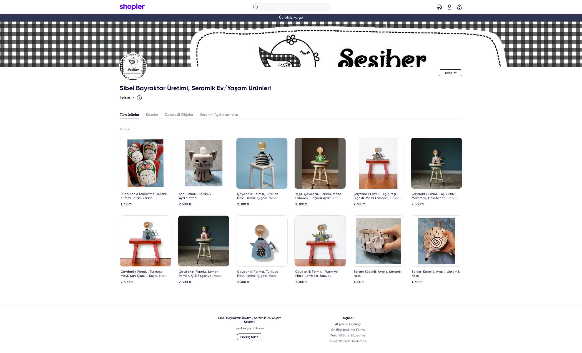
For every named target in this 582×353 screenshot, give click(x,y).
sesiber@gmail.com (250, 328)
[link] (145, 172)
